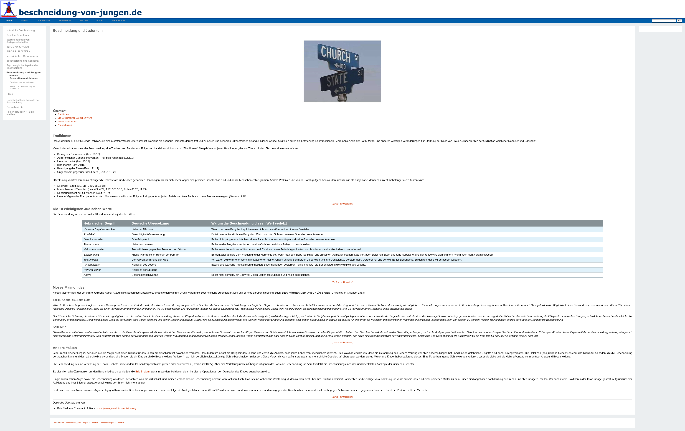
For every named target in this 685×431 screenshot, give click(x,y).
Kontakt (25, 20)
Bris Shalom (142, 371)
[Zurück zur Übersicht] (342, 204)
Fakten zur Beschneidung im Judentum (22, 87)
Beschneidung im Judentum (22, 82)
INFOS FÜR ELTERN (18, 51)
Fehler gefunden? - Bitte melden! (20, 112)
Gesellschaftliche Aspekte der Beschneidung (23, 101)
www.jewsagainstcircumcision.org (116, 408)
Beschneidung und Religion (23, 72)
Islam (10, 94)
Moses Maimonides (67, 121)
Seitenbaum (65, 20)
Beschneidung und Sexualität (22, 60)
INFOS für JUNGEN (17, 47)
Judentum (13, 75)
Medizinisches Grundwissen (22, 56)
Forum (100, 20)
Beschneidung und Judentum (24, 78)
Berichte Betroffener (17, 35)
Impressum (44, 20)
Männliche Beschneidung (20, 30)
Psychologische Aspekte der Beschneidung (22, 66)
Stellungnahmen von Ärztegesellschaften (18, 40)
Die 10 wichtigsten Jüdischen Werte (75, 118)
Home (9, 20)
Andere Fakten (65, 125)
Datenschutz (118, 20)
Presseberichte (14, 107)
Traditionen (63, 114)
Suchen (84, 20)
